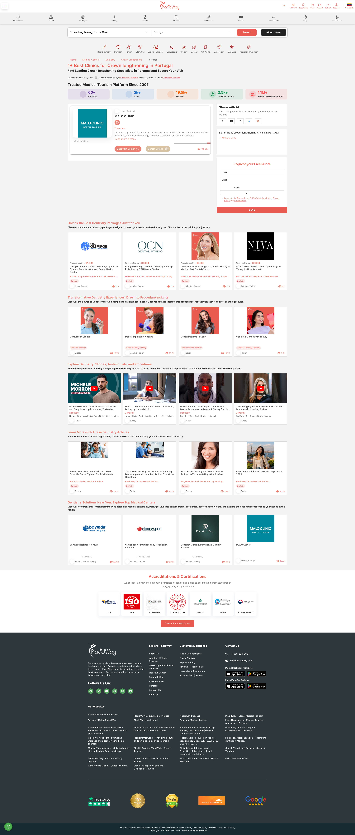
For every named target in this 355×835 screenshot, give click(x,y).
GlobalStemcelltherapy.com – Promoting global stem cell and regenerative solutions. (196, 751)
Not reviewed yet (80, 141)
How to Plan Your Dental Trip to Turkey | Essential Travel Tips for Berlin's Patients (91, 473)
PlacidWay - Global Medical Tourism (244, 716)
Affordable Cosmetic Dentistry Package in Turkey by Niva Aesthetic (258, 268)
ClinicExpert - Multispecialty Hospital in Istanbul (146, 546)
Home (72, 59)
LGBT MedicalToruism (236, 758)
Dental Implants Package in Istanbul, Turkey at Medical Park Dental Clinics (205, 268)
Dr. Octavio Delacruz (128, 77)
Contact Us (155, 690)
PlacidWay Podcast (190, 716)
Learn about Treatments (192, 671)
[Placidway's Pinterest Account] (114, 691)
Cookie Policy (240, 200)
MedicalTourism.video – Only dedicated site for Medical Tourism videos (108, 749)
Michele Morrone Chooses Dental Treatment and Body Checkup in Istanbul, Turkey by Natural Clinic (92, 408)
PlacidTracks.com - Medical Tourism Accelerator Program (244, 721)
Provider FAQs (156, 681)
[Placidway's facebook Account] (90, 691)
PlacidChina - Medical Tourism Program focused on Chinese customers (154, 729)
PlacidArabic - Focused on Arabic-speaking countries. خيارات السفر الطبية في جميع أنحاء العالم (199, 740)
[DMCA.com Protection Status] (172, 801)
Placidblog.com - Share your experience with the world (240, 729)
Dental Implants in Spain (193, 336)
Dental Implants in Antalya (139, 336)
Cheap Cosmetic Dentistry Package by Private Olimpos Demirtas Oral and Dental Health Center (94, 269)
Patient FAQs (156, 677)
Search (247, 32)
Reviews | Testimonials (192, 666)
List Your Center (157, 672)
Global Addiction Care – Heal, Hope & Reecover (199, 760)
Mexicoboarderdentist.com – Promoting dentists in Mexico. (246, 739)
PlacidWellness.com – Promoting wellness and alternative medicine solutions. (106, 740)
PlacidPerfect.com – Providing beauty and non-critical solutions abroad (153, 739)
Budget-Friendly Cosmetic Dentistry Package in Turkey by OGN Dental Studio (149, 268)
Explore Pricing (187, 662)
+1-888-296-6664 (240, 654)
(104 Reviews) (143, 557)
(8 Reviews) (197, 557)
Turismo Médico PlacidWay (102, 720)
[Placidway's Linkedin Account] (130, 691)
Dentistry (110, 59)
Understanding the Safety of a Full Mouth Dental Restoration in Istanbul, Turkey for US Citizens (204, 408)
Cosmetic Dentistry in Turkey (251, 336)
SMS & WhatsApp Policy (261, 198)
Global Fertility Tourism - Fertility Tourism (105, 760)
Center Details (155, 148)
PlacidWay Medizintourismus (103, 714)
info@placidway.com (241, 660)
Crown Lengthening (131, 59)
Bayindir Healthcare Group (84, 544)
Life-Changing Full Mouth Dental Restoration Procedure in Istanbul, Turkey (259, 408)
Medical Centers (90, 59)
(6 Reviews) (86, 557)
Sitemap (153, 694)
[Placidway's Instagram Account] (122, 691)
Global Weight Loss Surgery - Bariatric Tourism (245, 749)
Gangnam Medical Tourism (193, 720)
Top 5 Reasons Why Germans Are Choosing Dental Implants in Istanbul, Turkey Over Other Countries (149, 474)
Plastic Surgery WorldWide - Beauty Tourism (153, 749)
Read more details (125, 139)
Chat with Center (126, 148)
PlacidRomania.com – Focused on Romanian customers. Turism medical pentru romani (107, 730)
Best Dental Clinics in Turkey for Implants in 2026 (259, 473)
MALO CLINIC (229, 137)
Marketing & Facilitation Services (161, 667)
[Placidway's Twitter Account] (98, 691)
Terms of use (243, 198)
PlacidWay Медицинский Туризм (151, 716)
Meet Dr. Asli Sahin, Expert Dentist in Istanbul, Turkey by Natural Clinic (149, 408)
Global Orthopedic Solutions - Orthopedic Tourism (149, 767)
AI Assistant (273, 32)
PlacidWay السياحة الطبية (146, 720)
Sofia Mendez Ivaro (171, 77)
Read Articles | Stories (191, 675)
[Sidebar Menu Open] (4, 6)
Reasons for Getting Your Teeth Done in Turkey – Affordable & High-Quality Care (202, 473)
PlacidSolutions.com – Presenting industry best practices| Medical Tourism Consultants (197, 730)
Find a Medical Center (191, 653)
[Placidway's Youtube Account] (106, 691)
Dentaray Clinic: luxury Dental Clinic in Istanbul (201, 546)
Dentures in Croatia (80, 336)
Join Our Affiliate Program (158, 659)
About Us (154, 653)
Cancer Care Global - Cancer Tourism (107, 765)
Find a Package (188, 658)
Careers (153, 685)
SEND (252, 209)
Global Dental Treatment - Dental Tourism (151, 760)
